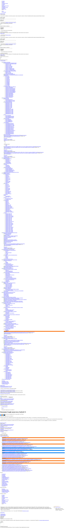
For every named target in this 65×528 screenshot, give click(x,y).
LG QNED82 (8, 83)
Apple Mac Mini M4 (8, 370)
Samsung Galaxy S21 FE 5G (10, 221)
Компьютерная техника (5, 477)
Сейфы (7, 305)
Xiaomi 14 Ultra (8, 174)
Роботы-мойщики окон (9, 271)
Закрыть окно (2, 33)
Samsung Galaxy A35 (9, 220)
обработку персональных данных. (11, 22)
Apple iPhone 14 (8, 355)
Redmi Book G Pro (8, 108)
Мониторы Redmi (8, 234)
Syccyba (7, 253)
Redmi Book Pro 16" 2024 (9, 112)
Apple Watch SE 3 (8, 373)
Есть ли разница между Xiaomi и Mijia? (6, 427)
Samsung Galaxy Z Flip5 (9, 227)
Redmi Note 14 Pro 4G (9, 206)
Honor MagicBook (8, 115)
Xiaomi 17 (7, 180)
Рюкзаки (7, 329)
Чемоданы (7, 330)
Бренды (3, 2)
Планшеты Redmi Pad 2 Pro (10, 169)
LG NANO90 (8, 77)
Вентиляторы (8, 273)
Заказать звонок (2, 13)
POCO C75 (7, 184)
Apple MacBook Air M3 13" (10, 128)
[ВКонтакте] (0, 415)
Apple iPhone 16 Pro (9, 361)
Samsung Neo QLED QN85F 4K (10, 90)
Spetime (7, 257)
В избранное (6, 140)
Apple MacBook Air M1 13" (10, 126)
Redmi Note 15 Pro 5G (9, 211)
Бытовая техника (4, 479)
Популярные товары (5, 381)
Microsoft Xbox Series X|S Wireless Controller (12, 289)
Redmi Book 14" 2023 (9, 103)
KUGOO (7, 256)
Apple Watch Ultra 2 (8, 377)
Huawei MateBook (8, 119)
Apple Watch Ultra (8, 376)
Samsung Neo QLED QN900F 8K (10, 91)
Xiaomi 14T (7, 176)
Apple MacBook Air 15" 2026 (10, 125)
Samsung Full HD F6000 (9, 87)
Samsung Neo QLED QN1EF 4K (10, 88)
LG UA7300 (7, 85)
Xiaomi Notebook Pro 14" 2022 (10, 100)
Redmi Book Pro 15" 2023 (9, 111)
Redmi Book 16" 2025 (9, 106)
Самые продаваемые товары (4, 436)
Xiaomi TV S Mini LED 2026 (10, 69)
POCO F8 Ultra (8, 189)
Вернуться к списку (3, 422)
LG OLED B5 (8, 78)
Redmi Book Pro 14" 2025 (9, 109)
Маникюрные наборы (9, 319)
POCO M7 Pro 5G (8, 191)
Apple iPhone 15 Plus (9, 357)
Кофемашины (8, 281)
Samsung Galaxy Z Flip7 (9, 229)
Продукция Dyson (5, 484)
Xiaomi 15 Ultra (8, 178)
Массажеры (7, 316)
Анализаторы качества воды (10, 279)
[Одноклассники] (2, 415)
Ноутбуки (3, 474)
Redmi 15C (7, 202)
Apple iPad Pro (8, 166)
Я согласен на (8, 22)
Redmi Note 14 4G (8, 204)
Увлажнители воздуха (9, 277)
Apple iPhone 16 (8, 360)
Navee (6, 251)
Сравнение (10, 139)
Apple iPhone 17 (8, 363)
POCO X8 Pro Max (8, 193)
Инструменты (8, 304)
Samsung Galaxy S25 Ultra (9, 216)
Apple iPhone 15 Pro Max (9, 359)
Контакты (3, 6)
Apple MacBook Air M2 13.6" (10, 127)
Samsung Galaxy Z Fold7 (9, 231)
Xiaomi (7, 254)
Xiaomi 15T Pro (8, 179)
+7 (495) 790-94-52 (56, 506)
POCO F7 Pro (8, 186)
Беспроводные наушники (9, 264)
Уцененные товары (5, 492)
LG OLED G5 (8, 81)
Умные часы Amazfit (9, 284)
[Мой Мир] (3, 415)
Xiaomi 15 (7, 177)
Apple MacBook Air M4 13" (10, 129)
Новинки (3, 380)
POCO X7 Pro (8, 185)
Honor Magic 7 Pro (8, 196)
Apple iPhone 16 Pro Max (9, 362)
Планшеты (3, 475)
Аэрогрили (7, 280)
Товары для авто (4, 483)
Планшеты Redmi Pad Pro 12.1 (10, 170)
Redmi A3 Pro (8, 203)
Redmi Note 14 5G (8, 205)
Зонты (7, 308)
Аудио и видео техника (5, 478)
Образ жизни (4, 482)
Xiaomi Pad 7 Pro (8, 160)
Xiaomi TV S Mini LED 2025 (10, 68)
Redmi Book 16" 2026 (9, 107)
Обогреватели (8, 275)
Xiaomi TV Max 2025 (9, 67)
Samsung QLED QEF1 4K (9, 96)
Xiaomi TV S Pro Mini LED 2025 (10, 70)
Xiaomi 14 (7, 175)
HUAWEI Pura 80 (8, 199)
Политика (3, 8)
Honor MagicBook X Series (10, 117)
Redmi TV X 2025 (8, 72)
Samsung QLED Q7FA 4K (9, 94)
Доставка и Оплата (5, 3)
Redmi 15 (7, 201)
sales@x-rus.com (2, 515)
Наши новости (2, 385)
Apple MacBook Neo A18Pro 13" (10, 130)
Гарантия (3, 4)
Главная (3, 495)
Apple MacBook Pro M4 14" (10, 124)
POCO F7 (7, 187)
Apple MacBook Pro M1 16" (10, 131)
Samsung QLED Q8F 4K (9, 95)
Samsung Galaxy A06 (9, 218)
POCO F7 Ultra (8, 188)
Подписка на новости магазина (5, 393)
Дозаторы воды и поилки (9, 325)
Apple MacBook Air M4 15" (10, 123)
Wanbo (7, 262)
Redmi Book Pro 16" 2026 (9, 113)
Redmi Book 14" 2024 (9, 104)
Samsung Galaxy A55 (9, 213)
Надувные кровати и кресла (10, 309)
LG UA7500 (7, 76)
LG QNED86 (8, 84)
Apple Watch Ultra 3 (8, 378)
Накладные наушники (9, 265)
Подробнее (5, 138)
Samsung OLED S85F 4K (9, 93)
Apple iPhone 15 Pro (9, 358)
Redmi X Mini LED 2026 (9, 73)
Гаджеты (3, 480)
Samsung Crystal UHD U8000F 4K (11, 86)
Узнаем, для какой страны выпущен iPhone (6, 399)
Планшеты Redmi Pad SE (9, 171)
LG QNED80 (8, 82)
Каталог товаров (2, 60)
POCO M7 (7, 190)
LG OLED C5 (8, 79)
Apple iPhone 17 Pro (9, 364)
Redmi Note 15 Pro (8, 210)
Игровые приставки (5, 481)
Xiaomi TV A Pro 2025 (9, 66)
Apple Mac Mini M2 (8, 369)
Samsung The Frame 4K (9, 97)
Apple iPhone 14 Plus (9, 356)
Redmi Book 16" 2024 (9, 102)
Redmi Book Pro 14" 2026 (9, 110)
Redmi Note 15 (8, 209)
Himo (6, 255)
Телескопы (7, 313)
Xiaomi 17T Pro (8, 181)
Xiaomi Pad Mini (8, 162)
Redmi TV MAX (8, 71)
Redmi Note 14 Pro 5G (9, 207)
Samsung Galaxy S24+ (9, 225)
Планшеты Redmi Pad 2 (9, 168)
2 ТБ (6, 145)
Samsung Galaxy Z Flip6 (9, 228)
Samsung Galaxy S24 (9, 215)
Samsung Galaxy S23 (9, 214)
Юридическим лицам (5, 5)
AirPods (7, 366)
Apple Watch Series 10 (9, 374)
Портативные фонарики (9, 310)
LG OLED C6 (8, 80)
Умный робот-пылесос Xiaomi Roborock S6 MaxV (7, 391)
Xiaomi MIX (7, 182)
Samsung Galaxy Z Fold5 (9, 230)
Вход (3, 11)
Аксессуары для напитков (9, 327)
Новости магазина (4, 396)
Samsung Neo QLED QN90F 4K (10, 92)
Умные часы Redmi (8, 286)
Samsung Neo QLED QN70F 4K (10, 89)
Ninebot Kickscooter (8, 252)
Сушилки (7, 318)
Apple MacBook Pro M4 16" (10, 133)
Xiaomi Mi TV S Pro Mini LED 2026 (11, 63)
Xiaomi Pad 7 (8, 159)
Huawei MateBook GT (9, 121)
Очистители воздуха (9, 276)
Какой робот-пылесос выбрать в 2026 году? (6, 404)
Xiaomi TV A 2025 (8, 64)
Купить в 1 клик (6, 139)
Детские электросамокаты (10, 321)
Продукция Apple (4, 485)
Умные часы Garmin (9, 285)
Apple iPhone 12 (8, 353)
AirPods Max (7, 367)
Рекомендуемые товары (5, 383)
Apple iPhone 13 (8, 354)
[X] (4, 415)
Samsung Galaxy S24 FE (9, 224)
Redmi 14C (7, 200)
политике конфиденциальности (44, 520)
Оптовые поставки (5, 7)
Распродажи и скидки (5, 382)
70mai (6, 339)
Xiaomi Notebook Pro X (9, 99)
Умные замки (8, 306)
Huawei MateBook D (9, 120)
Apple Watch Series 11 (9, 375)
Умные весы (7, 317)
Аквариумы (7, 312)
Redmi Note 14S (8, 208)
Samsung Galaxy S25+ (9, 217)
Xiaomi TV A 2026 (8, 65)
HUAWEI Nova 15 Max (9, 198)
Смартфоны (4, 476)
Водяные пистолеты (9, 322)
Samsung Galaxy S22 (9, 222)
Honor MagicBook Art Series (10, 116)
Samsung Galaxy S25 (9, 226)
